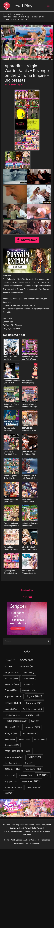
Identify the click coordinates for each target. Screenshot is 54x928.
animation (12, 684)
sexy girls (10, 781)
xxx (9, 793)
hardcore (30, 733)
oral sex (12, 769)
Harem (9, 739)
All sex (12, 672)
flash (35, 721)
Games (12, 727)
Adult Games (16, 840)
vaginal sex (31, 781)
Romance (25, 775)
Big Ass (11, 690)
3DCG (27, 660)
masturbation (14, 757)
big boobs (28, 690)
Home (6, 840)
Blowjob (13, 703)
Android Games (29, 840)
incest (24, 739)
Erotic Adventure (32, 709)
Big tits (34, 696)
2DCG (10, 660)
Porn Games (35, 843)
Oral (29, 763)
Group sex (32, 727)
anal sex (11, 678)
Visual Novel (13, 787)
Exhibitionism (12, 715)
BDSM (28, 684)
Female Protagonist (16, 721)
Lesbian (40, 739)
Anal (29, 672)
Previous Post (27, 590)
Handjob (11, 733)
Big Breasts (13, 696)
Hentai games (10, 84)
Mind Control (12, 763)
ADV (9, 666)
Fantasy (32, 715)
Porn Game (33, 769)
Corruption (34, 703)
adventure (27, 666)
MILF (35, 757)
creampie (11, 709)
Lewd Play (22, 5)
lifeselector (11, 745)
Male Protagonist (18, 750)
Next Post (27, 597)
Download (29, 239)
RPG (42, 775)
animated (29, 678)
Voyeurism (33, 787)
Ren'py (9, 775)
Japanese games (21, 843)
